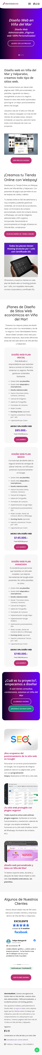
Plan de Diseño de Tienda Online (20, 234)
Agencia (18, 1008)
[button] (19, 55)
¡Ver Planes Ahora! (21, 977)
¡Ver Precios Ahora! (21, 160)
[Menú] (29, 3)
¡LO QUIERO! (21, 440)
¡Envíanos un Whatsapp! (21, 709)
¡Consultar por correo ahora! (17, 1040)
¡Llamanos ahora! (21, 702)
